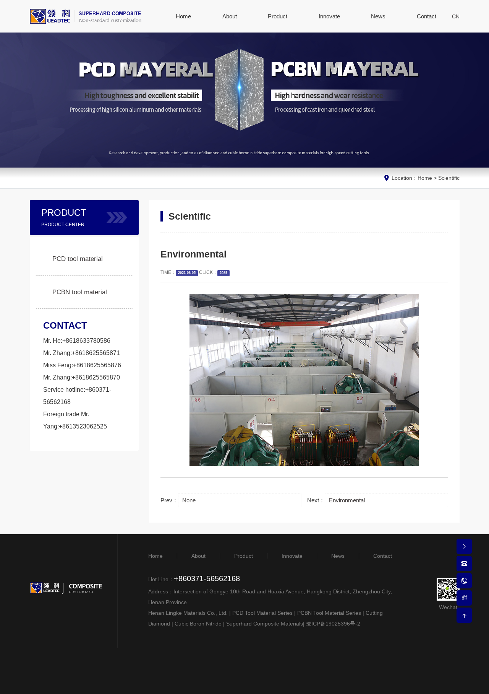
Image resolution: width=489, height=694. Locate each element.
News (338, 556)
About (198, 556)
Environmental (347, 500)
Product (243, 556)
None (189, 500)
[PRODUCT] (116, 217)
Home (425, 178)
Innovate (292, 556)
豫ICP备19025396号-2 (333, 624)
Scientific (449, 178)
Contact (382, 556)
